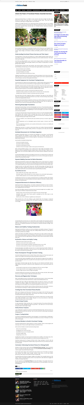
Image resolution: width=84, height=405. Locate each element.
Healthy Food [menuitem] (62, 10)
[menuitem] (16, 10)
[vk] (65, 117)
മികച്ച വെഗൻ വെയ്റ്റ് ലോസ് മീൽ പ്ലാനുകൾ (25, 395)
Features (55, 90)
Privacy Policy (17, 1)
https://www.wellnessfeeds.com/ (27, 403)
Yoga (41, 381)
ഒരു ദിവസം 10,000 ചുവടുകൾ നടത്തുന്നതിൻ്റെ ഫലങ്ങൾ (24, 387)
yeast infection (36, 385)
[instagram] (67, 1)
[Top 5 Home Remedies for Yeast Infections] (60, 58)
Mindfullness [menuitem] (29, 10)
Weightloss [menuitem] (56, 10)
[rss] (61, 1)
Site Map (34, 1)
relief (46, 381)
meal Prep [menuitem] (43, 10)
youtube (68, 403)
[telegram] (66, 1)
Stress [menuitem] (19, 10)
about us (26, 1)
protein (44, 381)
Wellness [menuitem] (23, 10)
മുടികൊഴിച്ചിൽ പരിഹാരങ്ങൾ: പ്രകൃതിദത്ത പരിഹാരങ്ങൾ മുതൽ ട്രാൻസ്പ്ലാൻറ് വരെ (25, 382)
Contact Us (55, 403)
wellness (48, 384)
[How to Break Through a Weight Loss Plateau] (60, 41)
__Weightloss (63, 91)
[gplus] (63, 1)
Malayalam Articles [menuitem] (36, 10)
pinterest (61, 403)
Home (55, 89)
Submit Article (30, 1)
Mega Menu (63, 89)
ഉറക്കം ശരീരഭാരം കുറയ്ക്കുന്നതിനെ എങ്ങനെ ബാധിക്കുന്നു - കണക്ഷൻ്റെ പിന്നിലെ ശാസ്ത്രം (26, 391)
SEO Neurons (19, 403)
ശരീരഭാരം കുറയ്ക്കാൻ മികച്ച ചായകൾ (26, 398)
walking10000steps (36, 384)
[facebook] (68, 1)
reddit (58, 403)
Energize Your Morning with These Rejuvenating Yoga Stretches (60, 53)
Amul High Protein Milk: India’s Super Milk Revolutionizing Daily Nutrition (61, 36)
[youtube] (64, 1)
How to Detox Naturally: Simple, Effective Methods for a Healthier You (61, 25)
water (40, 384)
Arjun (17, 15)
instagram (65, 403)
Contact (24, 1)
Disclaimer (20, 1)
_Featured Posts (64, 90)
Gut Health (35, 381)
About (52, 403)
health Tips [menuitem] (48, 10)
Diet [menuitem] (52, 10)
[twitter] (60, 1)
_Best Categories (56, 91)
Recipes (38, 381)
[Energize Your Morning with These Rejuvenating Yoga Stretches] (61, 49)
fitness (19, 366)
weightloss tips (44, 384)
